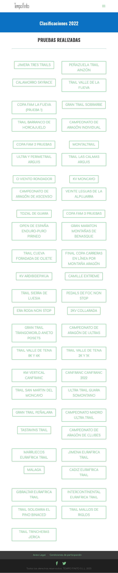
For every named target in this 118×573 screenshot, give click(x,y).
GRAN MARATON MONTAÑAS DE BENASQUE (84, 231)
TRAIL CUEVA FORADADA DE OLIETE (34, 256)
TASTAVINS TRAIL (34, 430)
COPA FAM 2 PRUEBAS (34, 144)
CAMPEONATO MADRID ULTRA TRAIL (83, 415)
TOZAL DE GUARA (34, 213)
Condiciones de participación (66, 555)
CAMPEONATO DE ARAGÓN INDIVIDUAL (84, 125)
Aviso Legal (39, 555)
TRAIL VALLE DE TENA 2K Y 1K (84, 353)
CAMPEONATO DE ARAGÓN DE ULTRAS (84, 330)
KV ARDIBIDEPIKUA (34, 276)
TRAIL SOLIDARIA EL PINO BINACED (34, 512)
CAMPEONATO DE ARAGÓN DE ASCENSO (34, 194)
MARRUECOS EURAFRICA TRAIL (34, 455)
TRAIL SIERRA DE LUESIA (34, 295)
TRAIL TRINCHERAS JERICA (34, 534)
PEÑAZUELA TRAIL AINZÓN (84, 67)
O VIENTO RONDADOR (34, 179)
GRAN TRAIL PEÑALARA (34, 412)
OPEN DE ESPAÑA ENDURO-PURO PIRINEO (34, 231)
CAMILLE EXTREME (83, 276)
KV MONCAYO (84, 179)
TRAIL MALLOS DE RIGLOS (83, 512)
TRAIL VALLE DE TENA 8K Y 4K (34, 353)
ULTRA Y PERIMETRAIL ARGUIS (34, 159)
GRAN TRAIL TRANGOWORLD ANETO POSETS (34, 333)
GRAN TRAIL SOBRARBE (83, 105)
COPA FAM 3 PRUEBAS (84, 213)
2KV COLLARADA (84, 311)
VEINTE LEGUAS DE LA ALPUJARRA (84, 194)
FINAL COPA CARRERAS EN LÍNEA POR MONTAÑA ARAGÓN (83, 259)
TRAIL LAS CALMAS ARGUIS (84, 159)
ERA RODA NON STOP (34, 311)
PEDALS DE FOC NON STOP (83, 295)
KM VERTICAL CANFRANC (34, 375)
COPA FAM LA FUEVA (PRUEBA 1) (34, 107)
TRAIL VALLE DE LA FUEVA (84, 85)
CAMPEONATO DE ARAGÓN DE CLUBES (84, 432)
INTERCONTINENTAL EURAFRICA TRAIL (84, 494)
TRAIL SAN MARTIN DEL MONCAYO (34, 393)
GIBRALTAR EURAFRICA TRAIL (34, 494)
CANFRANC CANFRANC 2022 (83, 375)
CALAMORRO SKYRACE (34, 82)
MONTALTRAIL (84, 144)
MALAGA (34, 470)
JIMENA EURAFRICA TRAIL (84, 455)
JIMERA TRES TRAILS (34, 65)
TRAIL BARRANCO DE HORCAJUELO (34, 125)
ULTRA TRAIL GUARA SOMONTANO (84, 393)
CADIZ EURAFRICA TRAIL (83, 472)
